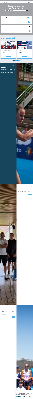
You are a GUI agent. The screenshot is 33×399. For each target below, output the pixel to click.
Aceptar (19, 396)
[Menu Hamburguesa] (31, 2)
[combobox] (15, 10)
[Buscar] (27, 10)
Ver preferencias (29, 396)
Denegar (24, 396)
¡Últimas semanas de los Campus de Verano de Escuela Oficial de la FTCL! (8, 52)
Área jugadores (5, 22)
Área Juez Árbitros (5, 26)
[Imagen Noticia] (8, 45)
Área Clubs (5, 17)
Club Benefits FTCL (6, 31)
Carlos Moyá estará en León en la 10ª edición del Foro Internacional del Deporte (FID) (24, 52)
